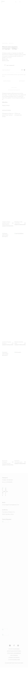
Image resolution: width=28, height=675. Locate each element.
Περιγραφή (14, 87)
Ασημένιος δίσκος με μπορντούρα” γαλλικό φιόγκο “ (6, 223)
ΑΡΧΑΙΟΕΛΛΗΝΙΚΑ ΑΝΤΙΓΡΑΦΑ (12, 74)
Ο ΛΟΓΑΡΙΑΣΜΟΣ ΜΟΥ (14, 659)
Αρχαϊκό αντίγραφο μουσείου (6, 342)
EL (7, 491)
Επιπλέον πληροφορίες (14, 89)
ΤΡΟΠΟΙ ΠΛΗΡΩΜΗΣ (14, 649)
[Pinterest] (25, 70)
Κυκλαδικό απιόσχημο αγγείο (18, 461)
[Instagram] (10, 645)
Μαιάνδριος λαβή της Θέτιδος (18, 222)
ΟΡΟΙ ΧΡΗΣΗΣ (14, 655)
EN (4, 491)
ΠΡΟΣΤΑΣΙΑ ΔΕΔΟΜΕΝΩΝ (14, 653)
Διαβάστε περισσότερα (7, 225)
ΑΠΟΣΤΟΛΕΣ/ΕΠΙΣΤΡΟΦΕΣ (14, 651)
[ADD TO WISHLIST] (13, 222)
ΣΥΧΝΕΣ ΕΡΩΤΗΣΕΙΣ (14, 657)
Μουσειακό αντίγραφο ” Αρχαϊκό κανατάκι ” (6, 462)
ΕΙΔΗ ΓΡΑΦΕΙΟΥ (20, 74)
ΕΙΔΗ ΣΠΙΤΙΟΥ (11, 43)
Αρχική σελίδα (5, 43)
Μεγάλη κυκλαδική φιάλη (19, 342)
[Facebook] (22, 70)
